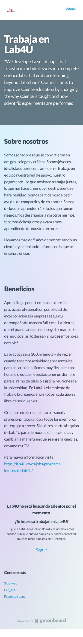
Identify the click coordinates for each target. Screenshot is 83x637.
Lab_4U (9, 590)
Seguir (71, 8)
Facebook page (14, 596)
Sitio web (10, 583)
